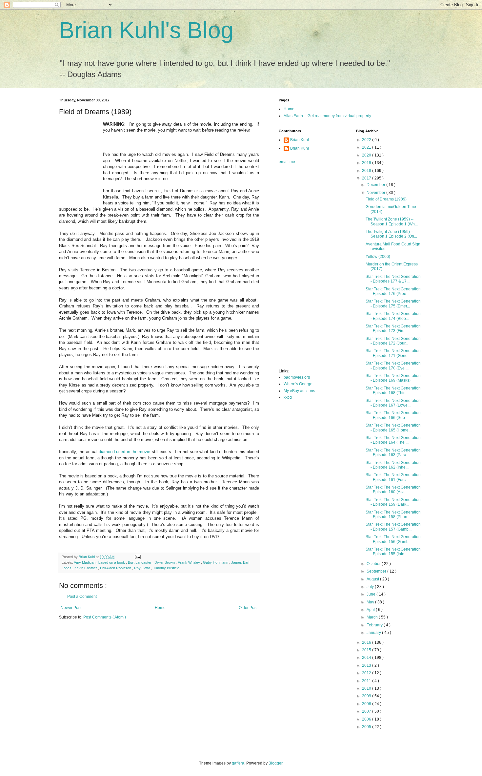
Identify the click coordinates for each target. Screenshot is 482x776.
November (376, 192)
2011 (367, 681)
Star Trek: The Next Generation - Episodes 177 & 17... (393, 278)
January (374, 632)
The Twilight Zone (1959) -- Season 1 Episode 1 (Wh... (392, 221)
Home (160, 607)
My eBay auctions (299, 390)
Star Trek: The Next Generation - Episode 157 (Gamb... (393, 526)
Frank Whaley (189, 562)
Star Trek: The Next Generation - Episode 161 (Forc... (393, 477)
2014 (367, 657)
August (373, 579)
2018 (367, 170)
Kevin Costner (86, 568)
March (373, 617)
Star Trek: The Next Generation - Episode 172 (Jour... (393, 341)
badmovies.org (297, 377)
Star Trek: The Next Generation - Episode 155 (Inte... (393, 551)
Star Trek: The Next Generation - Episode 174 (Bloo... (393, 316)
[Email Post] (137, 557)
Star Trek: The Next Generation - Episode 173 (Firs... (393, 328)
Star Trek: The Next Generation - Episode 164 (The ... (393, 440)
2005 (367, 726)
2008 (367, 704)
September (377, 571)
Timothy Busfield (166, 568)
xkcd (288, 397)
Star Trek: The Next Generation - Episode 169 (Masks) (393, 378)
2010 (367, 688)
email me (287, 161)
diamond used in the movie (124, 451)
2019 (367, 162)
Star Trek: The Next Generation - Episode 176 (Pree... (393, 291)
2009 (367, 696)
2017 (367, 178)
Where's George (298, 384)
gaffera (238, 763)
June (371, 594)
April (371, 609)
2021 (367, 147)
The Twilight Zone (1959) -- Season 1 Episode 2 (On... (391, 234)
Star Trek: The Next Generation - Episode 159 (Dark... (393, 502)
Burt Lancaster (140, 562)
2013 (367, 665)
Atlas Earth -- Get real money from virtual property (327, 116)
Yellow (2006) (378, 256)
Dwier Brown (165, 562)
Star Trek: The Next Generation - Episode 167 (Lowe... (393, 403)
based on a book (112, 562)
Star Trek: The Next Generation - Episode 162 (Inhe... (393, 465)
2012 (367, 673)
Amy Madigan (85, 562)
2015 (367, 650)
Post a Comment (82, 596)
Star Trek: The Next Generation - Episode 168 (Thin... (393, 390)
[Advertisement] (305, 268)
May (371, 602)
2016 (367, 642)
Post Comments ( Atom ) (104, 617)
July (371, 586)
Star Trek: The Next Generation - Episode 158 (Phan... (393, 514)
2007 (367, 711)
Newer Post (71, 607)
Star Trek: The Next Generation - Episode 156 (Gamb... (393, 539)
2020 (367, 155)
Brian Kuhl (299, 139)
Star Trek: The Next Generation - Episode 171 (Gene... (393, 353)
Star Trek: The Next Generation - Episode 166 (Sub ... (393, 415)
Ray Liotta (142, 568)
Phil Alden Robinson (116, 568)
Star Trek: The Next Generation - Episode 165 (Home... (393, 427)
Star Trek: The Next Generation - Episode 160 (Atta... (393, 489)
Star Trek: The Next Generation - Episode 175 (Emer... (393, 303)
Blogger (275, 763)
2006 (367, 719)
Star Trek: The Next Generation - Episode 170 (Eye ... (393, 365)
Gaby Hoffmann (216, 562)
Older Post (248, 607)
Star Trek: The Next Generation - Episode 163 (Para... (393, 452)
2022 (367, 139)
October (374, 563)
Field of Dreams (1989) (386, 199)
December (376, 184)
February (375, 625)
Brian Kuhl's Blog (146, 30)
